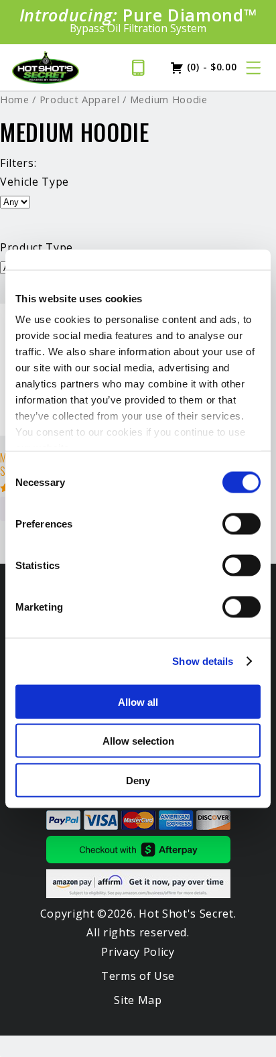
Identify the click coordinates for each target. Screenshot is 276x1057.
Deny (138, 780)
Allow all (138, 701)
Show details (202, 661)
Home (14, 99)
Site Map (137, 1000)
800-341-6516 (142, 68)
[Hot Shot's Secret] (45, 67)
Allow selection (138, 741)
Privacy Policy (137, 951)
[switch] (241, 523)
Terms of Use (138, 976)
